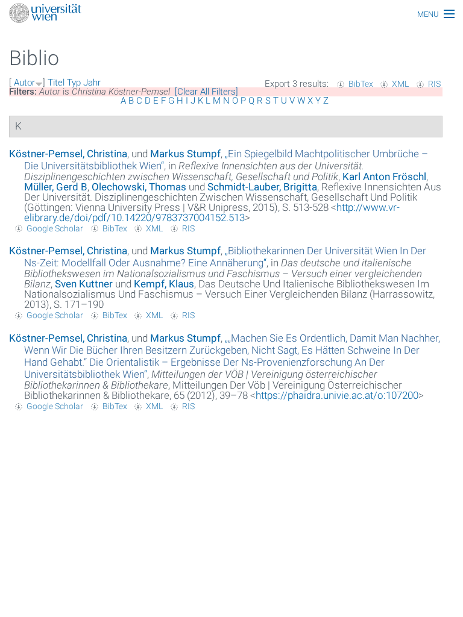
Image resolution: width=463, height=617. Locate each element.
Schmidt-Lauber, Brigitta (262, 187)
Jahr (92, 82)
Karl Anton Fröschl (384, 177)
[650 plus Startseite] (231, 14)
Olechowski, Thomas (139, 187)
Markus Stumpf (185, 154)
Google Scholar (55, 228)
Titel (56, 82)
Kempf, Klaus (164, 284)
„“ (225, 257)
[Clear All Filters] (206, 91)
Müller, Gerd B (55, 187)
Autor (24, 82)
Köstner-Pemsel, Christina (68, 154)
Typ (74, 82)
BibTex (360, 84)
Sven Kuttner (84, 284)
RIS (434, 84)
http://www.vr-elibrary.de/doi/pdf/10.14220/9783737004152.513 (212, 212)
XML (400, 84)
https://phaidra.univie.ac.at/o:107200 (337, 395)
